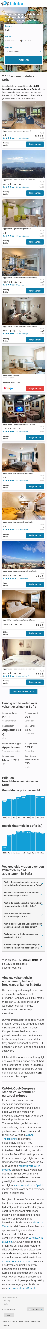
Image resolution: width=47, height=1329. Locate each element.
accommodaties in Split (27, 1185)
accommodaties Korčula (22, 1288)
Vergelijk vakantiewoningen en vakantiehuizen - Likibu (12, 3)
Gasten (8, 47)
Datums (9, 36)
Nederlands (36, 1309)
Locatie (8, 26)
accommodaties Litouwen (17, 1261)
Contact (6, 1326)
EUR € (8, 1315)
